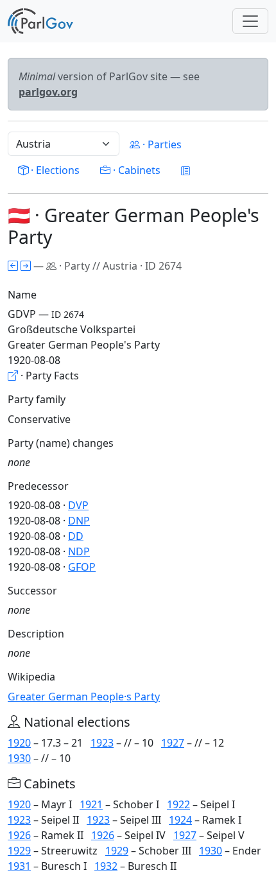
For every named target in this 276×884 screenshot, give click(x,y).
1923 (102, 743)
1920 (19, 743)
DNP (79, 521)
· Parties (161, 144)
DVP (78, 505)
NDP (79, 551)
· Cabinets (135, 170)
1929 (19, 851)
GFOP (82, 567)
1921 (91, 804)
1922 (178, 804)
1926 (19, 835)
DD (75, 536)
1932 (105, 866)
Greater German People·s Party (84, 696)
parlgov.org (48, 92)
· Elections (54, 170)
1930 (19, 758)
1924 (180, 820)
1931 (19, 866)
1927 (172, 743)
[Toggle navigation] (250, 21)
